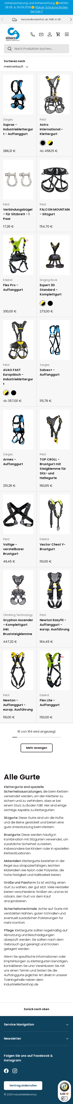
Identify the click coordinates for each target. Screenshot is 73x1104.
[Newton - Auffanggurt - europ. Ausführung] (18, 670)
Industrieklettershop (25, 1094)
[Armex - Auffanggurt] (18, 429)
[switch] (64, 1098)
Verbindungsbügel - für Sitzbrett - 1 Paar (17, 214)
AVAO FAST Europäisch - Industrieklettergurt (18, 377)
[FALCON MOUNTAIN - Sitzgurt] (55, 179)
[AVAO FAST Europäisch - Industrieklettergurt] (18, 340)
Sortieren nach (14, 61)
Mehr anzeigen (36, 748)
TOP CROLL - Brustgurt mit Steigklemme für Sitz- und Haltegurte (53, 468)
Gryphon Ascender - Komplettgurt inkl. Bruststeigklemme (18, 627)
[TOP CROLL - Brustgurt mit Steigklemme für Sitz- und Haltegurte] (55, 429)
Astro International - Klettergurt (51, 129)
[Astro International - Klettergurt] (55, 95)
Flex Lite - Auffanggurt (50, 702)
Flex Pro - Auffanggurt (13, 287)
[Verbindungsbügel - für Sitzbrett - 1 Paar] (18, 179)
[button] (58, 34)
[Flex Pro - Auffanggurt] (18, 255)
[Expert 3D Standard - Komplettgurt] (55, 255)
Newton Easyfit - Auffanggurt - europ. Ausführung (54, 625)
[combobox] (36, 48)
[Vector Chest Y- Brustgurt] (55, 514)
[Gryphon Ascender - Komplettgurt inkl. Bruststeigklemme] (18, 590)
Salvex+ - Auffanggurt (50, 372)
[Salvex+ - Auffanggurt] (55, 340)
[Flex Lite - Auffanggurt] (55, 670)
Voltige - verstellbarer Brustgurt (13, 549)
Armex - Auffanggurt (13, 461)
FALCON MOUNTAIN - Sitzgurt (55, 211)
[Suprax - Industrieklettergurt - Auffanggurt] (18, 95)
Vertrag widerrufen (23, 1085)
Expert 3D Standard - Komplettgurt (51, 290)
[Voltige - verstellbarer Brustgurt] (18, 514)
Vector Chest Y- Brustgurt (52, 546)
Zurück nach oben (36, 1009)
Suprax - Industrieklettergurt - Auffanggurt (18, 129)
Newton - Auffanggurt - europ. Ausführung (18, 705)
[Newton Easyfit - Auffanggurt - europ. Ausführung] (55, 590)
